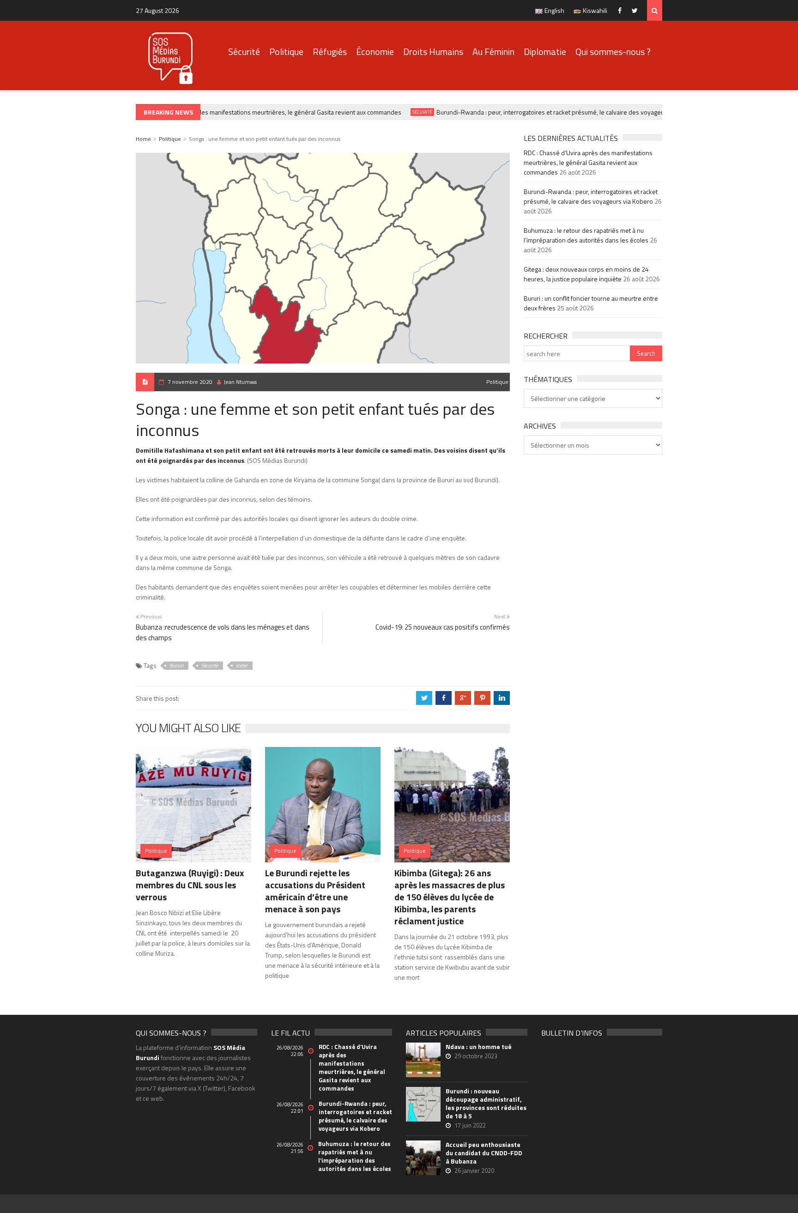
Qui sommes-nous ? (613, 51)
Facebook (622, 10)
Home (143, 138)
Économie (375, 51)
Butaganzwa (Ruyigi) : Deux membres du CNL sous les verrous (190, 885)
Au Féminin (493, 51)
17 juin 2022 (470, 1125)
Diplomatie (545, 51)
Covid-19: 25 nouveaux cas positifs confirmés (442, 627)
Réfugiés (330, 51)
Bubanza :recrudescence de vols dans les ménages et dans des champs (222, 632)
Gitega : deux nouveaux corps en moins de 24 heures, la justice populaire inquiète (586, 274)
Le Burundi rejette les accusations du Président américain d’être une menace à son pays (315, 891)
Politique (286, 51)
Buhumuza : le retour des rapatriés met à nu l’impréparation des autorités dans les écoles (586, 235)
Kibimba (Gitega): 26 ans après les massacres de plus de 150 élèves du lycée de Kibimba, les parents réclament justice (449, 897)
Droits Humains (433, 51)
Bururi (177, 665)
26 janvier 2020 (474, 1170)
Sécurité (244, 51)
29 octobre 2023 (475, 1056)
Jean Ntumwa (240, 381)
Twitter (637, 10)
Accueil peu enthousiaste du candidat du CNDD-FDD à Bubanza (484, 1152)
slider (242, 665)
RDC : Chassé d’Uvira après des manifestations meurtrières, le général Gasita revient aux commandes (252, 112)
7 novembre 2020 (190, 381)
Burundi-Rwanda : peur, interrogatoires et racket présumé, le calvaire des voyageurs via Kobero (559, 112)
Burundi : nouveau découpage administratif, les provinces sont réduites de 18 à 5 (486, 1103)
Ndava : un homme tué (479, 1047)
